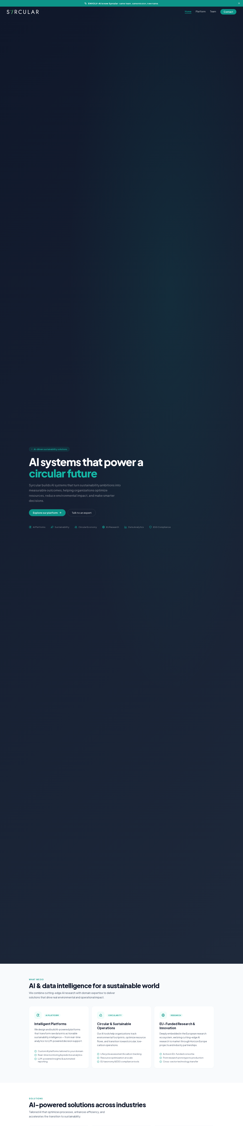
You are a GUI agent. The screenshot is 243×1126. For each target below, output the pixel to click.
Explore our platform (45, 512)
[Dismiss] (239, 3)
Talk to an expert (82, 512)
